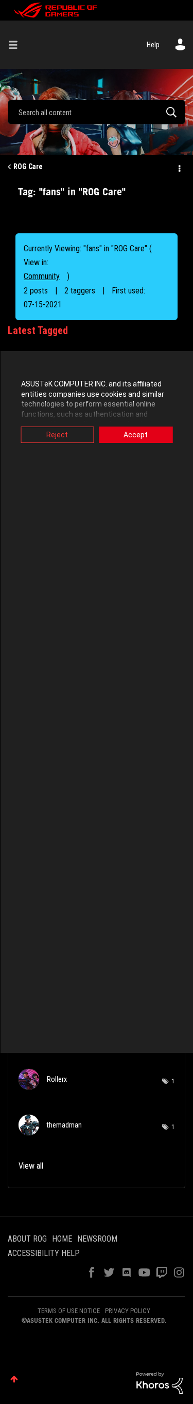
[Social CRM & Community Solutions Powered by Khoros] (159, 1382)
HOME (62, 1239)
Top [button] (14, 1379)
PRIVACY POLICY (127, 1311)
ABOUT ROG (27, 1239)
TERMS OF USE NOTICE (69, 1311)
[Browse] (17, 45)
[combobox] (96, 112)
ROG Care (28, 166)
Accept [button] (136, 435)
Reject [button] (57, 435)
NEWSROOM (97, 1239)
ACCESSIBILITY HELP (44, 1253)
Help (153, 45)
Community (42, 276)
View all (31, 1166)
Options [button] (178, 167)
